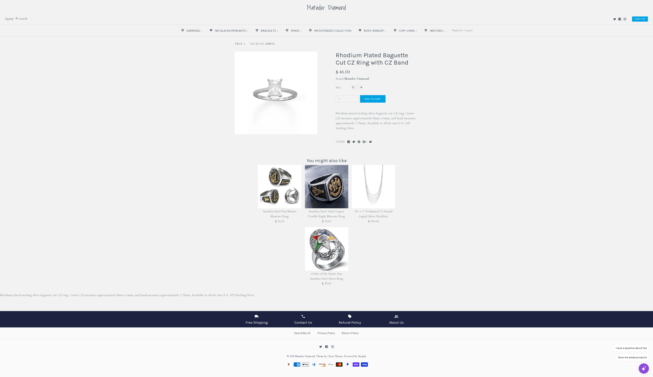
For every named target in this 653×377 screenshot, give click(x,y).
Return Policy (350, 333)
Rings (270, 44)
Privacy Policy (326, 333)
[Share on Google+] (365, 142)
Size (338, 87)
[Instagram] (625, 19)
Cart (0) (640, 18)
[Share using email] (370, 142)
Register (457, 30)
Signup (9, 18)
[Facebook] (619, 19)
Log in (469, 30)
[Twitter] (614, 19)
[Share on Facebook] (348, 142)
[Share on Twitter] (354, 142)
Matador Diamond (357, 79)
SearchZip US (302, 333)
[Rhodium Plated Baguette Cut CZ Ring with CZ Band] (276, 54)
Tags (240, 44)
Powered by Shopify (355, 356)
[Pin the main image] (359, 142)
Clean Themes (335, 356)
